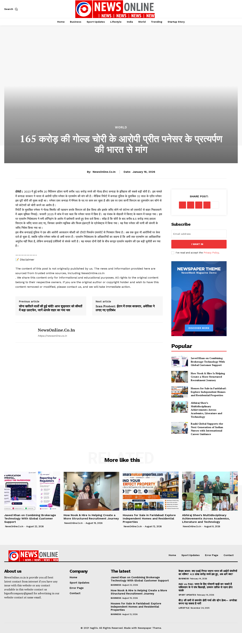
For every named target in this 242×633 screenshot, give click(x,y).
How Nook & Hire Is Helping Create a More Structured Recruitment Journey (208, 377)
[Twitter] (190, 205)
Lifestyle (184, 608)
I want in (197, 244)
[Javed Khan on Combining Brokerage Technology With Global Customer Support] (179, 361)
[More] (215, 205)
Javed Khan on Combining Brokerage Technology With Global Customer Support (208, 361)
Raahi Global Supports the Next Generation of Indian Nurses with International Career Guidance (207, 429)
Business (116, 585)
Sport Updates (187, 595)
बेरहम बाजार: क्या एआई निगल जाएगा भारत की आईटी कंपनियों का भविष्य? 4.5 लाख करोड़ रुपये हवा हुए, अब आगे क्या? (208, 572)
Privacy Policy (211, 252)
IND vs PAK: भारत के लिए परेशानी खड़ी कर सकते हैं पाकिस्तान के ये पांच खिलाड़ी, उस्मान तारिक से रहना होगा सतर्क (205, 587)
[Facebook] (182, 205)
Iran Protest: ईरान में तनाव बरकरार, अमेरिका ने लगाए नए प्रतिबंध (125, 308)
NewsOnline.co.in (104, 171)
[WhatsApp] (206, 205)
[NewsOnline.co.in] (23, 332)
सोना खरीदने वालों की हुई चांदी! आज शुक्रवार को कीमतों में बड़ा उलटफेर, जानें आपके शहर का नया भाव (50, 308)
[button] (11, 9)
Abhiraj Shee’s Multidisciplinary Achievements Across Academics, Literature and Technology (206, 409)
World (121, 127)
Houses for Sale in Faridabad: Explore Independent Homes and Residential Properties (208, 392)
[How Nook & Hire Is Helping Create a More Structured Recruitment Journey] (179, 376)
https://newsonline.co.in (52, 335)
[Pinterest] (198, 205)
